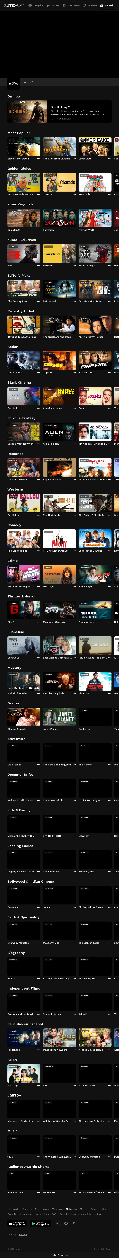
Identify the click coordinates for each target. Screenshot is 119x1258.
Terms (83, 1209)
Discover (55, 5)
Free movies (74, 5)
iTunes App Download (17, 1224)
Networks (109, 5)
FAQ (54, 1214)
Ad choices (42, 1214)
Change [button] (23, 1234)
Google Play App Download (40, 1224)
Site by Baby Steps (103, 1249)
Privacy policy (98, 1209)
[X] (73, 1223)
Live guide (38, 5)
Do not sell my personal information (80, 1214)
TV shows (92, 5)
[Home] (14, 5)
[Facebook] (66, 1223)
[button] (59, 111)
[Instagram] (58, 1223)
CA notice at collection (20, 1214)
